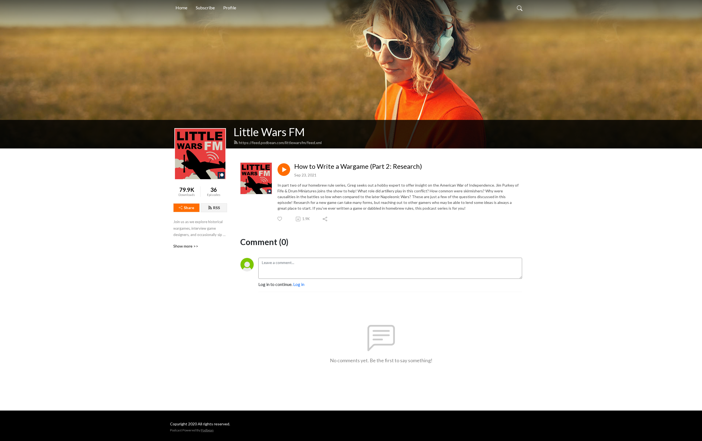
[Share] (325, 219)
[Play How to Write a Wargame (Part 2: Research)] (284, 169)
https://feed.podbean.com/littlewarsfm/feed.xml (280, 142)
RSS (216, 207)
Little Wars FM (269, 132)
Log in (298, 284)
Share (189, 207)
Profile (229, 7)
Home (181, 7)
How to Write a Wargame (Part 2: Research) (358, 166)
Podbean (207, 430)
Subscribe (205, 7)
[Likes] (280, 219)
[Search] (520, 7)
